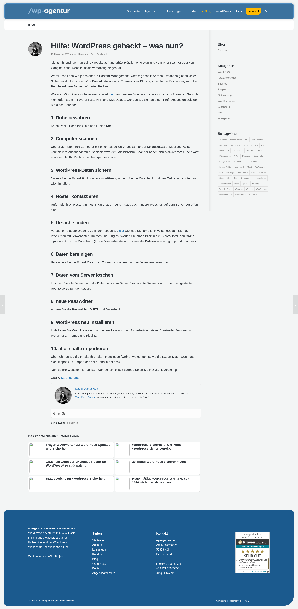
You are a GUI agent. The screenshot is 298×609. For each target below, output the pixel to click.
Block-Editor (235, 145)
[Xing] (54, 413)
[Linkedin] (58, 413)
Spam (221, 178)
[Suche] (266, 11)
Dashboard (224, 151)
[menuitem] (133, 11)
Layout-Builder (225, 167)
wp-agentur (224, 118)
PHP (221, 172)
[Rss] (63, 413)
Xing (159, 573)
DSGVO (260, 151)
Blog (31, 24)
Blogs (246, 145)
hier (111, 94)
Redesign (230, 172)
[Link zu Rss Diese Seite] (267, 600)
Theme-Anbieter (259, 178)
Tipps (236, 183)
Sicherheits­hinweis (65, 601)
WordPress (79, 54)
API (246, 140)
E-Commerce (225, 156)
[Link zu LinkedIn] (262, 600)
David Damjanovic (99, 54)
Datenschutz (237, 151)
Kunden (97, 554)
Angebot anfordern (103, 573)
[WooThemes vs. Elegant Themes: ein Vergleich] (2, 304)
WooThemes (261, 189)
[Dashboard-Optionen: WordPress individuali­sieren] (295, 304)
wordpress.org (225, 194)
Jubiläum (237, 162)
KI (245, 162)
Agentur (97, 544)
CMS (263, 145)
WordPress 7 (254, 194)
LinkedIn (169, 573)
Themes (222, 83)
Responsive (243, 172)
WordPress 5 (240, 194)
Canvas (254, 145)
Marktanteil (239, 167)
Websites (239, 189)
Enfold (236, 156)
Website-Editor (225, 189)
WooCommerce (227, 101)
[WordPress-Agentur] (49, 11)
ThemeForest (225, 183)
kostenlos (254, 162)
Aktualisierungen (227, 77)
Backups (223, 145)
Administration (236, 140)
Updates (245, 183)
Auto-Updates (257, 140)
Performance (260, 167)
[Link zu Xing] (256, 600)
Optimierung (225, 95)
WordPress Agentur (85, 397)
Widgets (249, 189)
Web (220, 112)
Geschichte (259, 156)
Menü (249, 167)
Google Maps (225, 162)
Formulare (246, 156)
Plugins (222, 89)
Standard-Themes (241, 178)
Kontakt (97, 568)
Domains (249, 151)
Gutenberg (224, 106)
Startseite (98, 540)
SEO (253, 172)
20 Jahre (223, 140)
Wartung (255, 183)
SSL (229, 178)
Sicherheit (72, 423)
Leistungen (99, 549)
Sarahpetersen (71, 377)
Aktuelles (223, 50)
